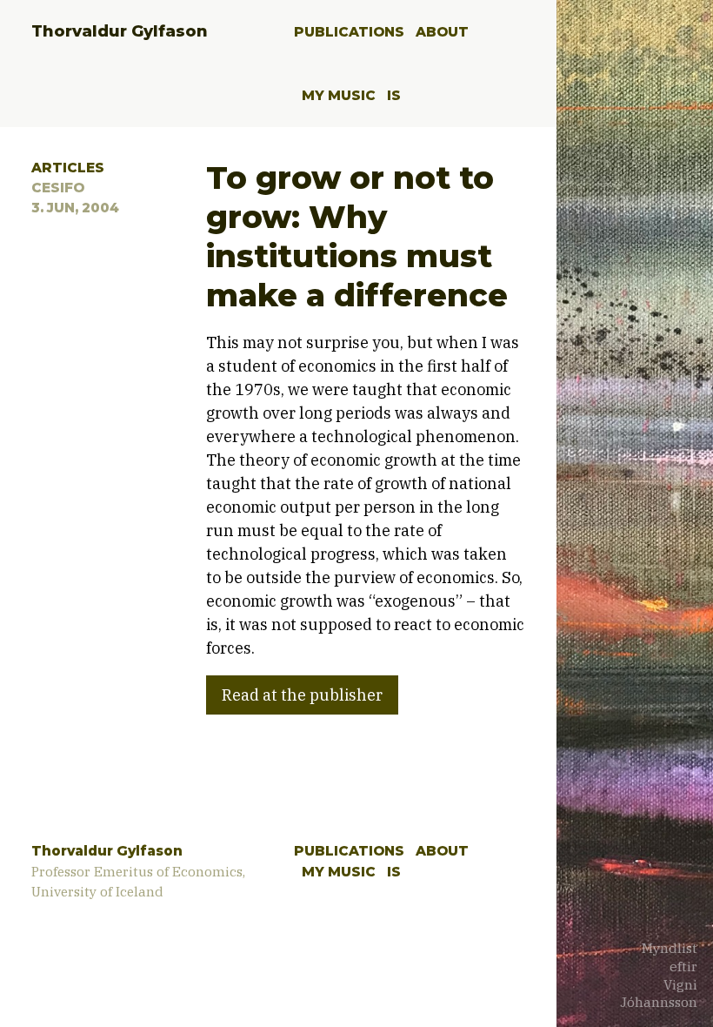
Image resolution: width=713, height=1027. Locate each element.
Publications (349, 31)
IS (394, 95)
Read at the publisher (302, 695)
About (442, 31)
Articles (67, 167)
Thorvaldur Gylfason (119, 31)
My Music (339, 95)
